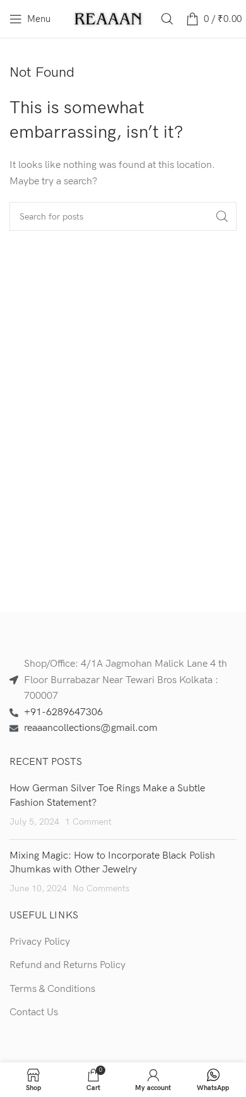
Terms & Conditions (52, 989)
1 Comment (88, 821)
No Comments (101, 888)
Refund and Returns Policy (67, 965)
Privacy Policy (39, 942)
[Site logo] (108, 19)
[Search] (167, 18)
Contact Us (33, 1012)
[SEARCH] (222, 216)
